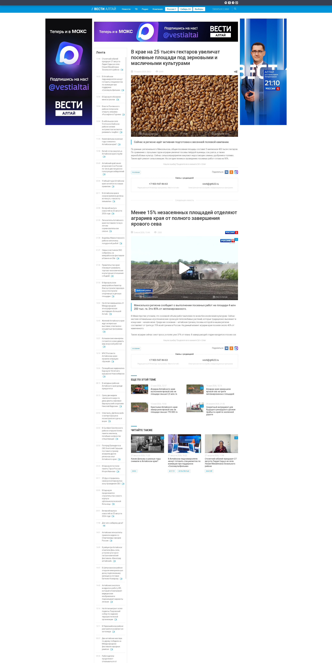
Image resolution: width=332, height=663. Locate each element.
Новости (126, 9)
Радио (145, 9)
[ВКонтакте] (225, 2)
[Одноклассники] (229, 2)
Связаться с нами (221, 9)
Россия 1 (171, 9)
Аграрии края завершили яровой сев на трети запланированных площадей (220, 391)
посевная (136, 172)
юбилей (209, 471)
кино (134, 471)
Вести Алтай (221, 297)
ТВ (136, 9)
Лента (100, 52)
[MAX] (236, 2)
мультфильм (184, 471)
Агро (185, 134)
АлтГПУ (172, 471)
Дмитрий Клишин (150, 297)
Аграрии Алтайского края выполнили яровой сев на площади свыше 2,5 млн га (164, 391)
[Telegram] (233, 2)
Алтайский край (222, 134)
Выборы (199, 9)
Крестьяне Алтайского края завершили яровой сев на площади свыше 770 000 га (164, 409)
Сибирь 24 (185, 9)
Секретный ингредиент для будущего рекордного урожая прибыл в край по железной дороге (220, 411)
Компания (158, 9)
